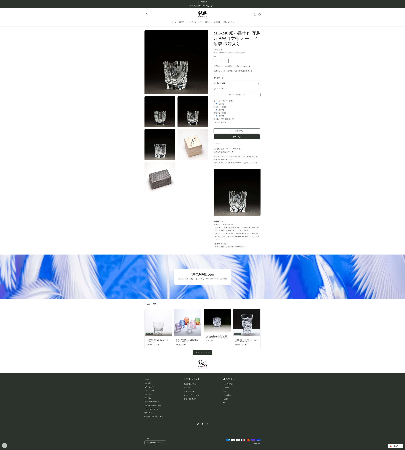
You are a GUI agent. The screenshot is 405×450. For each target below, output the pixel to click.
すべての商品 (228, 384)
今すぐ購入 (237, 137)
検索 (224, 403)
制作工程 (187, 388)
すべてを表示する (202, 352)
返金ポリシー (149, 413)
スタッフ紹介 (149, 390)
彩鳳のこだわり (189, 391)
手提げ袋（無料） (221, 113)
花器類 (225, 399)
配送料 (221, 53)
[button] (146, 14)
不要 (219, 104)
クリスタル (227, 395)
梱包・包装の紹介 (190, 399)
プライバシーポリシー (152, 409)
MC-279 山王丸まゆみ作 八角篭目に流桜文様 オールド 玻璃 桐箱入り (217, 337)
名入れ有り (221, 123)
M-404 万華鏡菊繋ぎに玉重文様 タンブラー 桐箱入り (187, 341)
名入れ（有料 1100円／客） (224, 119)
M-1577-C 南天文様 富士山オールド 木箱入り (157, 341)
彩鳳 (224, 391)
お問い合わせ (149, 387)
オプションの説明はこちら (237, 95)
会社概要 (147, 383)
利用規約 (147, 398)
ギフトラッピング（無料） (224, 101)
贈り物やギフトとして (191, 395)
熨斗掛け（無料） (221, 107)
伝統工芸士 (148, 394)
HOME (146, 379)
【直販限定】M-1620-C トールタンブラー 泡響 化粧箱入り (246, 341)
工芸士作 (226, 388)
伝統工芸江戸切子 (190, 384)
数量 (215, 56)
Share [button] (218, 143)
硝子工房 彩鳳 (257, 444)
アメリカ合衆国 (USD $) (154, 442)
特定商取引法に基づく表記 (153, 416)
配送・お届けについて (152, 402)
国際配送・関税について (152, 405)
